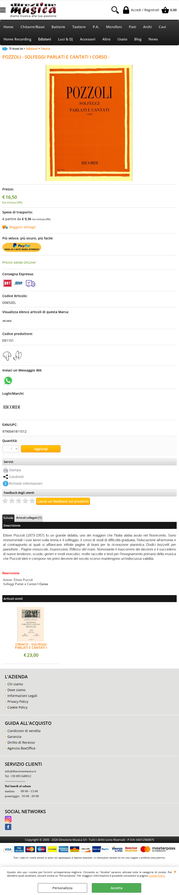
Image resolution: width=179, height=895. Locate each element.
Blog (137, 39)
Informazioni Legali (22, 695)
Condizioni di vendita (24, 731)
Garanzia (14, 736)
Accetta (117, 888)
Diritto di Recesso (21, 742)
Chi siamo (15, 684)
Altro (106, 39)
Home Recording (17, 39)
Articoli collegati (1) (29, 517)
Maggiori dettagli (22, 227)
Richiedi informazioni (25, 483)
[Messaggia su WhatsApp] (8, 380)
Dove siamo (16, 690)
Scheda (8, 518)
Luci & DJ (65, 39)
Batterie (58, 26)
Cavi (162, 26)
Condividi (16, 476)
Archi (147, 26)
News (153, 39)
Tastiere (79, 26)
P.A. (96, 26)
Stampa (15, 470)
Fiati (132, 26)
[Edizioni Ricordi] (7, 324)
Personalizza (62, 888)
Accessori (87, 39)
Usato (122, 39)
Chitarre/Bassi (33, 26)
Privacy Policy (17, 701)
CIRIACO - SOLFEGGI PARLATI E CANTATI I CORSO (31, 646)
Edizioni (44, 39)
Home (8, 26)
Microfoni (114, 26)
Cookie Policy (156, 875)
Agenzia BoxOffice (21, 748)
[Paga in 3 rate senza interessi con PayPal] (21, 251)
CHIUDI (175, 871)
